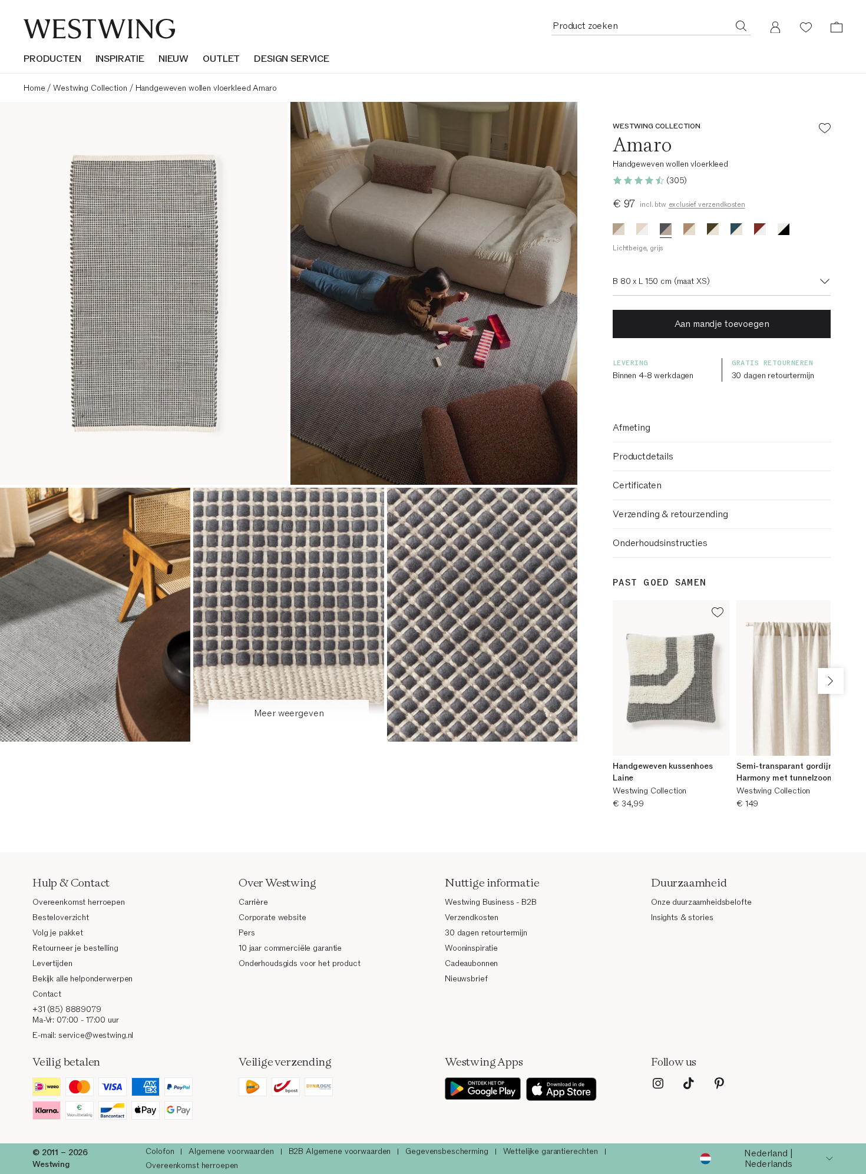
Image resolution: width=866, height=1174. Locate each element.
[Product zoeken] (741, 25)
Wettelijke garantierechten (550, 1151)
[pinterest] (719, 1083)
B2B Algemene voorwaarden (340, 1151)
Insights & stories (682, 917)
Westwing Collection (90, 88)
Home (34, 88)
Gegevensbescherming (446, 1151)
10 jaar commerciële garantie (290, 948)
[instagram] (658, 1083)
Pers (246, 932)
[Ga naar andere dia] (831, 681)
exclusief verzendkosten (707, 204)
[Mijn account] (775, 27)
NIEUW (173, 58)
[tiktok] (689, 1083)
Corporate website (272, 917)
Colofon (160, 1151)
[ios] (561, 1089)
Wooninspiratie (471, 948)
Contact (46, 994)
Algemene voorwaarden (231, 1151)
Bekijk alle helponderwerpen (82, 978)
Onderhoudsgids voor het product (300, 963)
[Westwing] (99, 29)
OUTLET (221, 58)
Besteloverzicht (60, 917)
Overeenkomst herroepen (78, 902)
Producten (52, 58)
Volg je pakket (57, 932)
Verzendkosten (471, 917)
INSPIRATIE (119, 58)
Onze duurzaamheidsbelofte (701, 902)
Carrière (253, 902)
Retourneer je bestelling (75, 948)
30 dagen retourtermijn (486, 932)
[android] (483, 1089)
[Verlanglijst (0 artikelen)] (806, 27)
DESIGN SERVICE (291, 58)
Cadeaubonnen (471, 963)
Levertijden (52, 963)
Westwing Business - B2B (491, 902)
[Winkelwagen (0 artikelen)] (836, 27)
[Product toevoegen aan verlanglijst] (825, 130)
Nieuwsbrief (466, 978)
